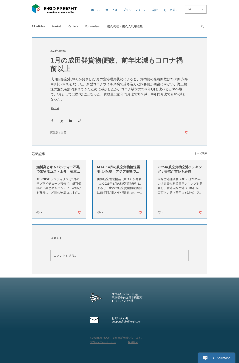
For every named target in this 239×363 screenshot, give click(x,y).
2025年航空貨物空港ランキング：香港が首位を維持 (180, 169)
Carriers (73, 26)
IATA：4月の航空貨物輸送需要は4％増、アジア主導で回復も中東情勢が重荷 (118, 169)
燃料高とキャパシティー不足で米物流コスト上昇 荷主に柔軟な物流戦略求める (58, 169)
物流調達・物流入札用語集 (125, 26)
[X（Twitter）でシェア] (61, 121)
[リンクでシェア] (79, 121)
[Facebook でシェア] (52, 121)
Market (56, 26)
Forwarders (92, 26)
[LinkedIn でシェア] (70, 121)
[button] (202, 26)
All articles (38, 26)
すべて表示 (200, 153)
